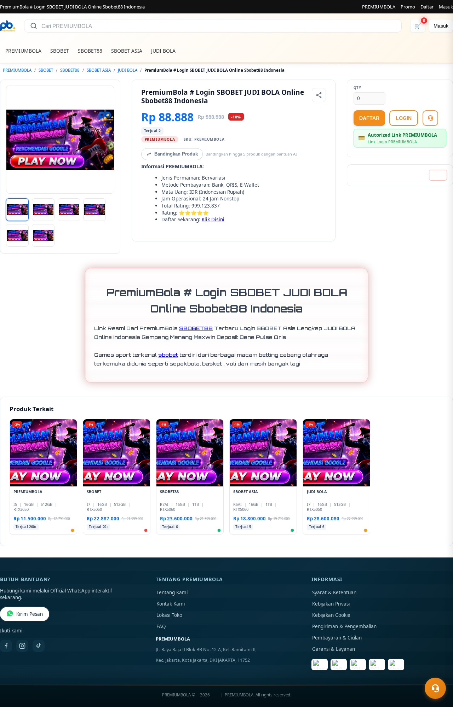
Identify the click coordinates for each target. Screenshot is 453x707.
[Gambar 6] (43, 235)
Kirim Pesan (29, 614)
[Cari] (33, 25)
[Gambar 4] (94, 209)
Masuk (446, 7)
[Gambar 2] (43, 209)
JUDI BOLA (163, 50)
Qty (357, 88)
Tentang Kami (172, 592)
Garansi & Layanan (333, 649)
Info (438, 175)
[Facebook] (6, 646)
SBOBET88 (90, 50)
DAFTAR (369, 118)
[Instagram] (22, 646)
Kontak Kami (170, 604)
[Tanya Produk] (430, 118)
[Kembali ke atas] (437, 671)
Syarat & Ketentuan (334, 592)
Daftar (427, 7)
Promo (408, 7)
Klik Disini (213, 219)
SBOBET (59, 50)
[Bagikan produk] (319, 95)
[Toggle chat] (435, 688)
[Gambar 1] (17, 209)
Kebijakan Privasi (331, 604)
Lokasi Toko (169, 615)
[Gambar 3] (69, 209)
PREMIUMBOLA (378, 7)
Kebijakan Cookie (331, 615)
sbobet (168, 355)
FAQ (161, 626)
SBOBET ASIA (126, 50)
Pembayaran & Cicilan (337, 638)
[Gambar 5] (17, 235)
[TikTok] (39, 646)
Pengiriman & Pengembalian (344, 626)
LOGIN (404, 118)
